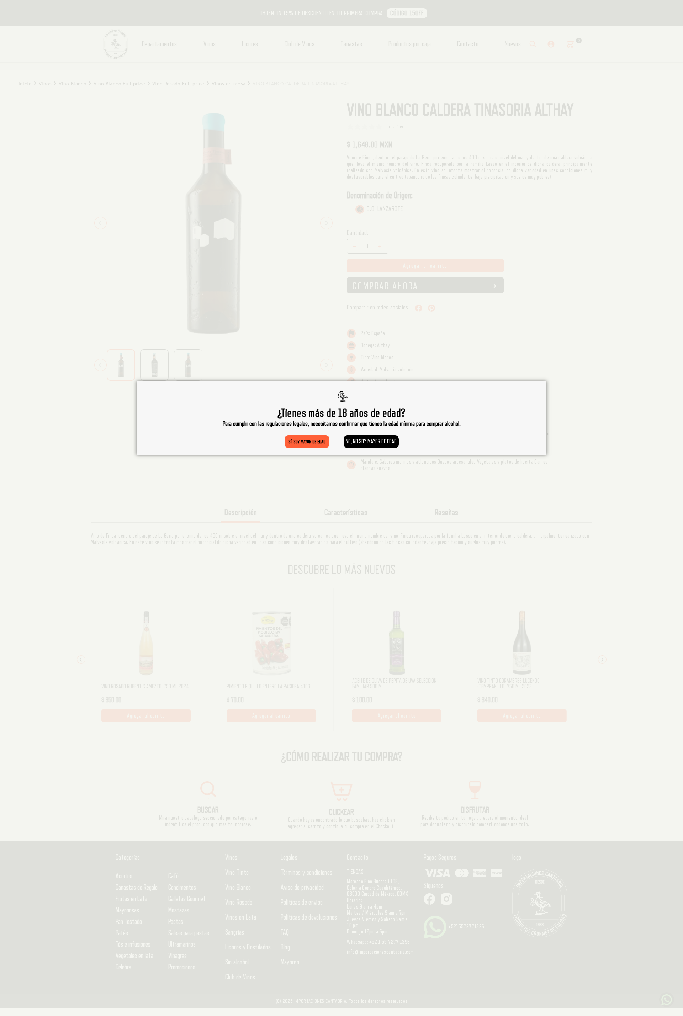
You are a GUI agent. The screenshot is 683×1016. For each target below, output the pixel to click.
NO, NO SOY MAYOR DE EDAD (371, 441)
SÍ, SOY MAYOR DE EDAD (306, 441)
